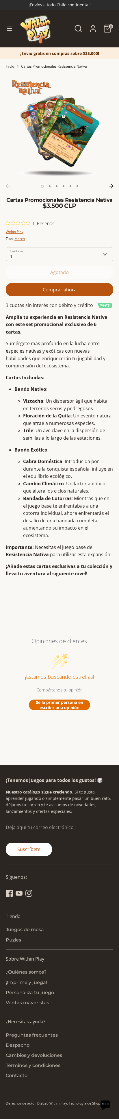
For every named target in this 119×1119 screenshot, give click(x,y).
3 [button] (56, 186)
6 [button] (77, 186)
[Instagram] (28, 893)
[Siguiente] (111, 186)
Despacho (17, 1045)
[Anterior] (7, 186)
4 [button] (63, 186)
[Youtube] (19, 893)
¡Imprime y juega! (26, 982)
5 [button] (70, 186)
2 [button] (50, 186)
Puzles (13, 940)
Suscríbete (28, 849)
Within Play (14, 231)
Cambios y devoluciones (34, 1055)
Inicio (10, 66)
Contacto (16, 1075)
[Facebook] (9, 893)
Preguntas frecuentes (32, 1035)
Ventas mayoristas (27, 1002)
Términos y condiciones (33, 1065)
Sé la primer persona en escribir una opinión (59, 705)
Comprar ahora (60, 289)
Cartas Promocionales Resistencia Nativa (54, 66)
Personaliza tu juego (30, 992)
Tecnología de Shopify (86, 1103)
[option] (59, 53)
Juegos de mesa (25, 929)
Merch (19, 238)
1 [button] (42, 186)
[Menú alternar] (9, 28)
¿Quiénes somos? (26, 972)
